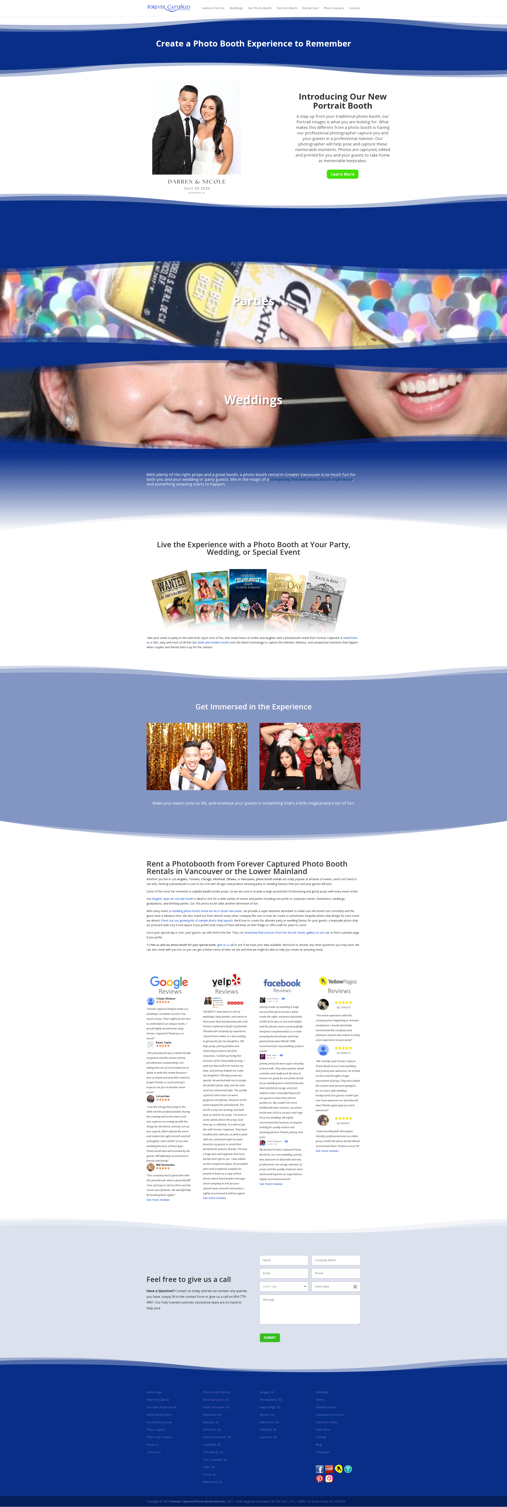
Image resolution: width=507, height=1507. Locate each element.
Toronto (194, 879)
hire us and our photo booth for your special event (183, 945)
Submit (270, 1337)
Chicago (206, 879)
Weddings (236, 8)
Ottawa (231, 879)
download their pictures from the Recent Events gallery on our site (287, 932)
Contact (354, 8)
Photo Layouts (334, 8)
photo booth (202, 891)
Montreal (219, 879)
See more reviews (158, 1200)
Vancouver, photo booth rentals (261, 879)
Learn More (343, 174)
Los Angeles (179, 879)
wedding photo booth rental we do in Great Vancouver (207, 911)
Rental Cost (310, 8)
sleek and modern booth (213, 642)
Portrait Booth (287, 8)
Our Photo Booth (260, 8)
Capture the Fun (213, 8)
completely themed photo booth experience (311, 479)
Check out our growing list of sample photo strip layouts (197, 920)
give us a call (225, 945)
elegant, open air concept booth (172, 899)
